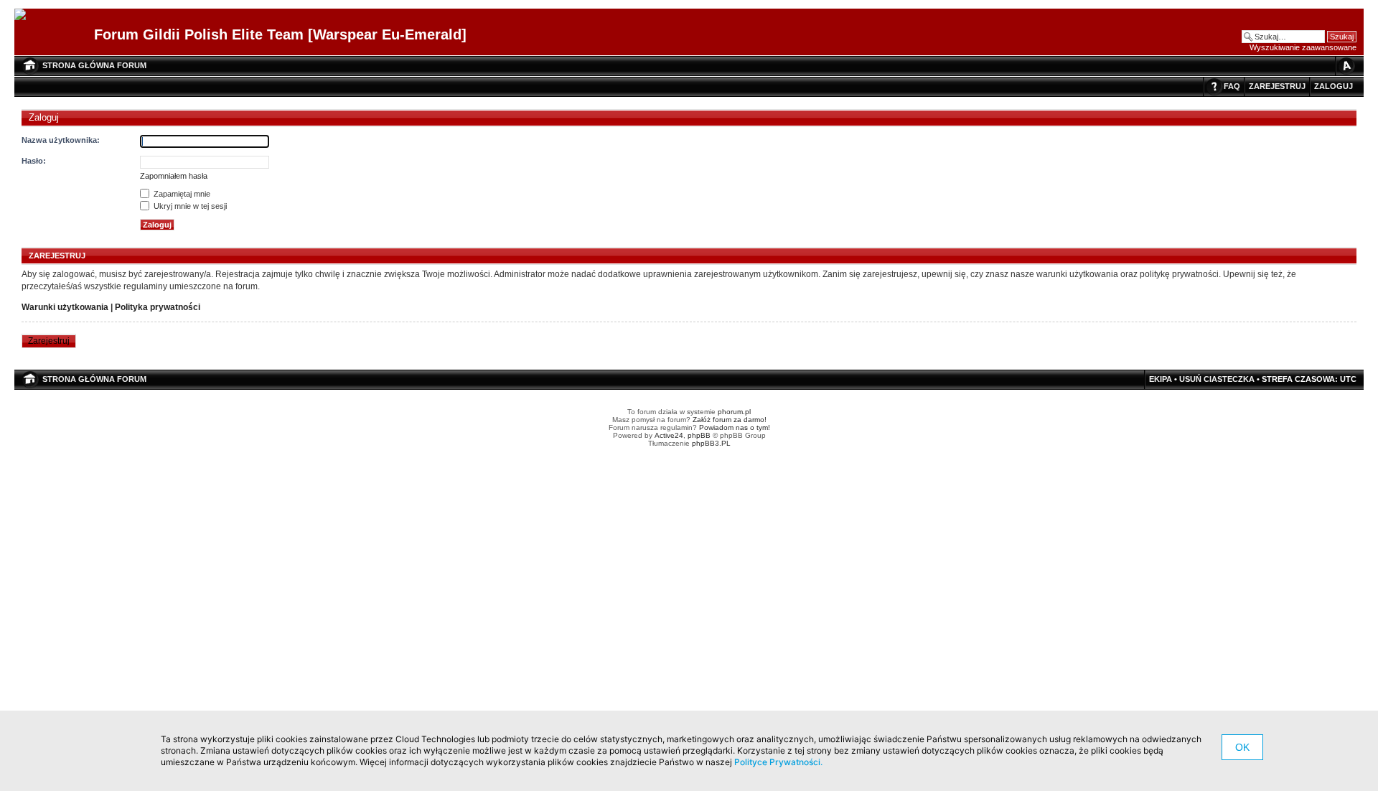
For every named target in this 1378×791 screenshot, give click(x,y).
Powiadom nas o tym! (734, 427)
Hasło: (34, 160)
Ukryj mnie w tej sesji (189, 206)
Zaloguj (1333, 86)
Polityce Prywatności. (778, 762)
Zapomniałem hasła (173, 176)
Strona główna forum (94, 65)
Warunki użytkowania (65, 307)
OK (1242, 747)
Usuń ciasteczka (1217, 379)
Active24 (669, 435)
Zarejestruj (1277, 86)
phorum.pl (734, 412)
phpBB (699, 435)
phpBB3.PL (711, 443)
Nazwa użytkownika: (61, 140)
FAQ (1232, 86)
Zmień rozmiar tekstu (1345, 65)
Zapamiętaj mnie (180, 193)
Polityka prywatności (157, 307)
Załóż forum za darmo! (730, 419)
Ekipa (1160, 379)
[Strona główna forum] (25, 15)
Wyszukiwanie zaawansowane (1303, 47)
